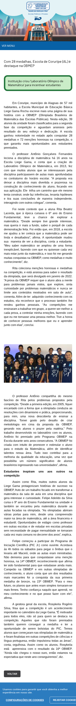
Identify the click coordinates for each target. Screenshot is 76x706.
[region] (38, 694)
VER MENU (8, 45)
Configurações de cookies (25, 700)
